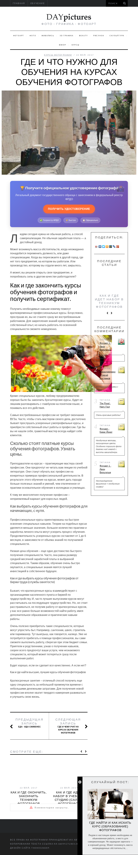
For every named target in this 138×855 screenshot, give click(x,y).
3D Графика (67, 36)
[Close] (79, 782)
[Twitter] (103, 246)
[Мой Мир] (110, 246)
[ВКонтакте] (100, 246)
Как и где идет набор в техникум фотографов (109, 301)
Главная (19, 3)
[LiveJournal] (114, 246)
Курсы (75, 45)
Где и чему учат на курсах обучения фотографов (68, 726)
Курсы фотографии (58, 55)
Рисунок (98, 36)
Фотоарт (18, 36)
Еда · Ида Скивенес (29, 723)
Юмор (62, 45)
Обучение (37, 3)
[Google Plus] (117, 246)
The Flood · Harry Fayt (105, 405)
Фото (33, 36)
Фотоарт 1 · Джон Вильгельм (105, 346)
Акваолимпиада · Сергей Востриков (108, 375)
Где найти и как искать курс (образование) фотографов (110, 826)
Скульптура (117, 36)
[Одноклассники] (107, 246)
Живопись (48, 36)
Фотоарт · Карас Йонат (106, 430)
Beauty (83, 36)
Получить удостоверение (69, 208)
